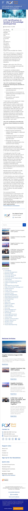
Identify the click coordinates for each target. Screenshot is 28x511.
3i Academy (8, 270)
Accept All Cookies (18, 508)
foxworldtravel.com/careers (11, 205)
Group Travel (8, 290)
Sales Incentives (9, 306)
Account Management (11, 272)
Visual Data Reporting (11, 324)
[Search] (24, 224)
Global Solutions (9, 288)
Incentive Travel (9, 293)
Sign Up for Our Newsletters (11, 457)
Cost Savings (8, 279)
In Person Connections (11, 291)
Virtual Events (8, 323)
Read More (5, 364)
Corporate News (9, 276)
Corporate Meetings (10, 275)
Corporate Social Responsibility (13, 278)
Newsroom (5, 455)
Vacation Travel (9, 321)
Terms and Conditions (14, 496)
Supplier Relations (10, 311)
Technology (8, 312)
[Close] (25, 501)
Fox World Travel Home (8, 464)
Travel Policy (8, 317)
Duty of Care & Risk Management (14, 287)
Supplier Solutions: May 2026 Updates (18, 263)
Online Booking (9, 299)
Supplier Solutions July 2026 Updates (18, 237)
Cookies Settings (8, 508)
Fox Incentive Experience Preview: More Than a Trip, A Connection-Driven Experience (18, 257)
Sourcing (7, 308)
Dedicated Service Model (12, 285)
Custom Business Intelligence (13, 281)
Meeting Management (11, 294)
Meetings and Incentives (11, 296)
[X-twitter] (6, 439)
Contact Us (5, 452)
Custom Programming (11, 282)
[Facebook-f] (3, 439)
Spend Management (10, 309)
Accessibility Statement (14, 492)
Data (6, 284)
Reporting (7, 302)
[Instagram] (13, 439)
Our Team (7, 300)
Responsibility (8, 305)
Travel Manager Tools (11, 315)
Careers (4, 450)
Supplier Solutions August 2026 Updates (17, 231)
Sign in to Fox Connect (8, 475)
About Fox (5, 448)
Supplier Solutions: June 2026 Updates (17, 244)
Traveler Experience (10, 320)
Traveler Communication (11, 318)
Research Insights (10, 303)
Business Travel (9, 273)
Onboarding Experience (11, 297)
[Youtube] (16, 439)
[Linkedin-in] (9, 439)
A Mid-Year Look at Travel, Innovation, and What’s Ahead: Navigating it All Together (17, 251)
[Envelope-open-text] (19, 439)
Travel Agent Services (11, 314)
